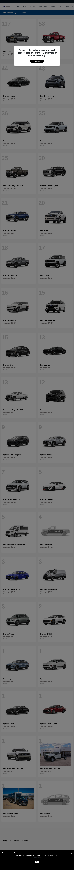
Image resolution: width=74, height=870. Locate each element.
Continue (37, 61)
